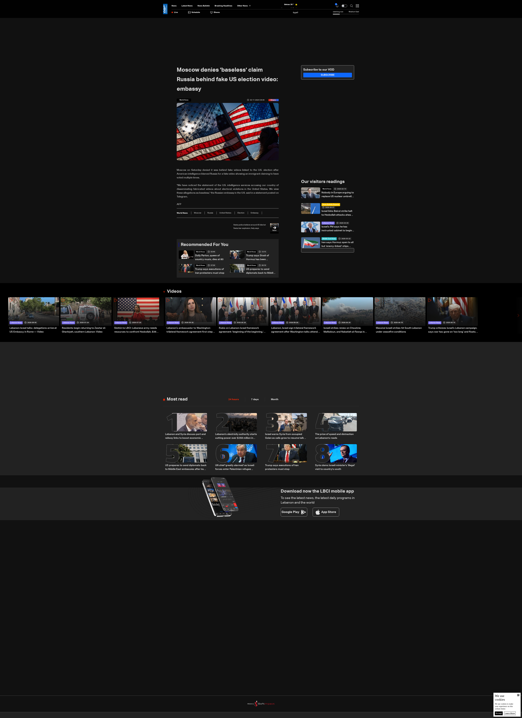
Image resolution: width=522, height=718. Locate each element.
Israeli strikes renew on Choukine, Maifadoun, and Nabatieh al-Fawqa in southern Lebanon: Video (344, 330)
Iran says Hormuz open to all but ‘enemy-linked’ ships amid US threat (337, 244)
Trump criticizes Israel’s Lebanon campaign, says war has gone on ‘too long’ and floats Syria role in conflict (452, 330)
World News (200, 252)
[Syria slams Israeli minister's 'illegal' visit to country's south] (336, 457)
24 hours (233, 399)
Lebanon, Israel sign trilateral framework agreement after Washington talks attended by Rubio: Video (296, 330)
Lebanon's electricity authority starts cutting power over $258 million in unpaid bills (236, 436)
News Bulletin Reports (330, 204)
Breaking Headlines (223, 6)
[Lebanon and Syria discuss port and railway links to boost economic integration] (186, 426)
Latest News (187, 6)
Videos (174, 291)
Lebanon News (328, 223)
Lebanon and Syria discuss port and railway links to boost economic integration (185, 436)
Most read (177, 399)
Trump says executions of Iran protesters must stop (209, 271)
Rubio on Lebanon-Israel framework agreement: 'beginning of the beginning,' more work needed (241, 330)
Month (274, 399)
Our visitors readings (323, 182)
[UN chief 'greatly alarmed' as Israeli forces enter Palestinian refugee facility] (236, 457)
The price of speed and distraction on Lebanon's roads (334, 436)
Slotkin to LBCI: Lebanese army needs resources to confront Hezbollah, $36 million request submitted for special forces (138, 330)
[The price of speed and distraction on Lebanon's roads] (336, 426)
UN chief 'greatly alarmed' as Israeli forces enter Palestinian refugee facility (234, 467)
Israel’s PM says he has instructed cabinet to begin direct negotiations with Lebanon (336, 229)
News (174, 6)
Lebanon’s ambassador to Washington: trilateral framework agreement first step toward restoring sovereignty (190, 330)
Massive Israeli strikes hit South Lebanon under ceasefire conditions (399, 330)
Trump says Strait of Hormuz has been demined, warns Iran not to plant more (261, 257)
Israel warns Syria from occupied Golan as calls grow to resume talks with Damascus (285, 436)
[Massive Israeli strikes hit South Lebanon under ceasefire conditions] (400, 315)
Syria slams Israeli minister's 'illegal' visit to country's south (335, 467)
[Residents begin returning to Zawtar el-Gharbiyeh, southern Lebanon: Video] (85, 315)
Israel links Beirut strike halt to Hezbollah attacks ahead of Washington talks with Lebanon (336, 213)
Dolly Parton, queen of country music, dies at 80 (209, 257)
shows (217, 12)
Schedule (196, 12)
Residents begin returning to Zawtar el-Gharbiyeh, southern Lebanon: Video (84, 330)
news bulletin (204, 6)
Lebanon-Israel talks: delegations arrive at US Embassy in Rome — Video (33, 330)
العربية (295, 12)
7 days (255, 399)
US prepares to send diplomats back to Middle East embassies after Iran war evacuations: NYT (260, 271)
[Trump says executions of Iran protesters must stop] (286, 457)
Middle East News (329, 239)
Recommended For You (204, 245)
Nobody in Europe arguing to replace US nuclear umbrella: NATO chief (337, 194)
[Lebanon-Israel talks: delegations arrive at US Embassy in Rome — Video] (33, 315)
